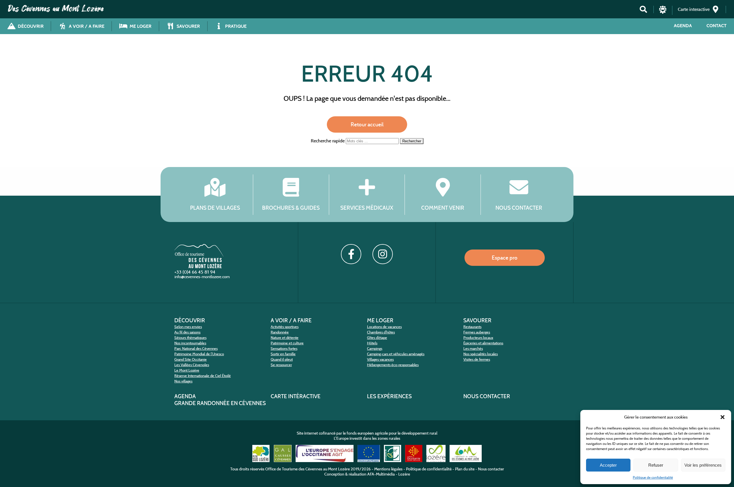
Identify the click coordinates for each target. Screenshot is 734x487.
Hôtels (372, 343)
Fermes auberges (476, 332)
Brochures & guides (291, 207)
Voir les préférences (703, 465)
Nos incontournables (190, 343)
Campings (374, 348)
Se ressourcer (281, 365)
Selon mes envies (188, 327)
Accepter (608, 465)
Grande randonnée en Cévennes (220, 403)
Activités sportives (284, 327)
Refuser (655, 465)
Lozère (404, 474)
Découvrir (189, 320)
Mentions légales (388, 469)
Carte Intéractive (296, 396)
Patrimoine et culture (287, 343)
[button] (722, 417)
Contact (716, 25)
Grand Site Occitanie (190, 359)
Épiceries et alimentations (483, 343)
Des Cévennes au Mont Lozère (56, 8)
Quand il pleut (282, 359)
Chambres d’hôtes (381, 332)
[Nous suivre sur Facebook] (351, 254)
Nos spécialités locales (480, 354)
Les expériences (389, 396)
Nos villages (183, 381)
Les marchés (473, 348)
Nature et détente (284, 337)
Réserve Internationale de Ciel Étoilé (202, 376)
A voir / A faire (291, 320)
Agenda (683, 25)
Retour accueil (367, 124)
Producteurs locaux (478, 337)
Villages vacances (380, 359)
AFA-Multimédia (381, 474)
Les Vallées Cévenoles (191, 365)
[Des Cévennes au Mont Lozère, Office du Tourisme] (198, 266)
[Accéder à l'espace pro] (662, 12)
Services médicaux (366, 207)
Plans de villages (215, 207)
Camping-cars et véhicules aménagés (395, 354)
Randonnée (280, 332)
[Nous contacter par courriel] (202, 278)
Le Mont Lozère (186, 370)
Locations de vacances (384, 327)
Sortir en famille (283, 354)
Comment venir (442, 207)
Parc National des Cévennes (196, 348)
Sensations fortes (284, 348)
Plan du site (465, 469)
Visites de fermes (476, 359)
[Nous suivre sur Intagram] (382, 254)
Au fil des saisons (187, 332)
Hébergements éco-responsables (393, 365)
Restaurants (472, 327)
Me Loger (380, 320)
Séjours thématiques (190, 337)
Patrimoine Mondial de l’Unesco (199, 354)
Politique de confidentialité (653, 477)
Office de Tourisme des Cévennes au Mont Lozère (307, 469)
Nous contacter (518, 207)
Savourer (477, 320)
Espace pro (505, 257)
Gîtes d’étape (377, 337)
